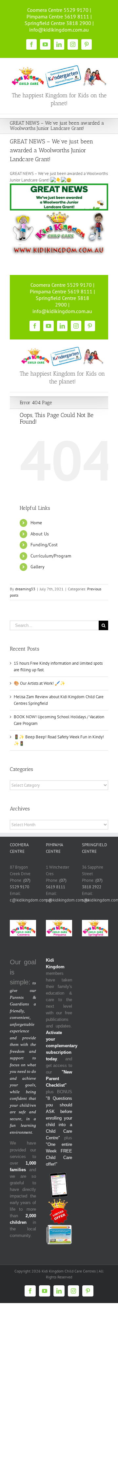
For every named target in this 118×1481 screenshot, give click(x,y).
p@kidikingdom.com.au (67, 900)
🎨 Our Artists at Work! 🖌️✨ (39, 683)
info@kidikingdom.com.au (59, 29)
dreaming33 (25, 588)
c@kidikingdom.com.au (31, 900)
